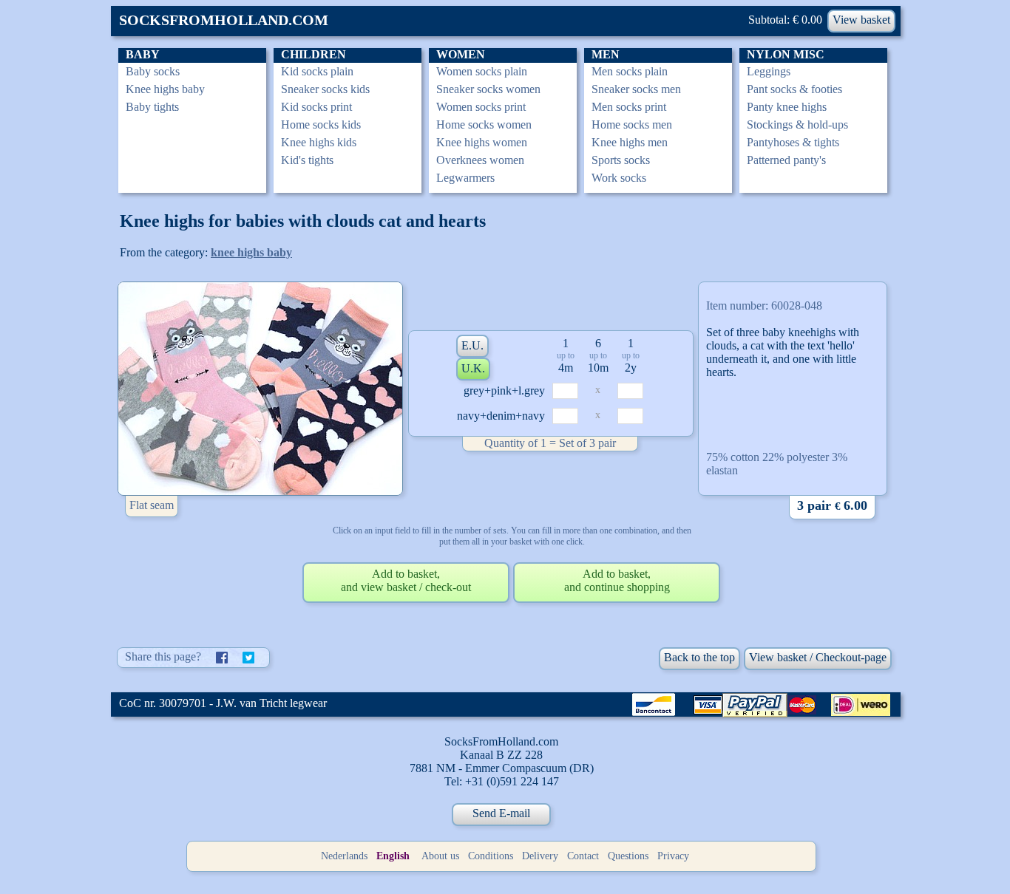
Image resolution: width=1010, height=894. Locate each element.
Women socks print (481, 106)
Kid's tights (307, 160)
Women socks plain (481, 71)
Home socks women (484, 124)
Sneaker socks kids (325, 89)
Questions (628, 855)
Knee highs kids (318, 142)
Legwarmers (465, 177)
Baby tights (152, 106)
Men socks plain (630, 71)
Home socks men (632, 124)
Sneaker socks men (636, 89)
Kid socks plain (317, 71)
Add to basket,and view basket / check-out (406, 580)
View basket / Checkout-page (818, 657)
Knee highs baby (165, 89)
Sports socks (621, 160)
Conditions (490, 855)
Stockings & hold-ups (797, 124)
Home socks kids (321, 124)
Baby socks (153, 71)
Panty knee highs (787, 106)
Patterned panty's (786, 160)
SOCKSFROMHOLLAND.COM (223, 20)
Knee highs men (630, 142)
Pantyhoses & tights (793, 142)
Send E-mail (501, 813)
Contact (583, 855)
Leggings (768, 71)
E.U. (472, 345)
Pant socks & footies (794, 89)
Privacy (673, 855)
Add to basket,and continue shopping (617, 580)
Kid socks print (316, 106)
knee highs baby (251, 252)
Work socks (619, 177)
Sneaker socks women (488, 89)
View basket (861, 19)
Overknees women (480, 160)
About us (440, 855)
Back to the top (699, 657)
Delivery (540, 855)
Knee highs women (481, 142)
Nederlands (344, 855)
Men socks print (629, 106)
